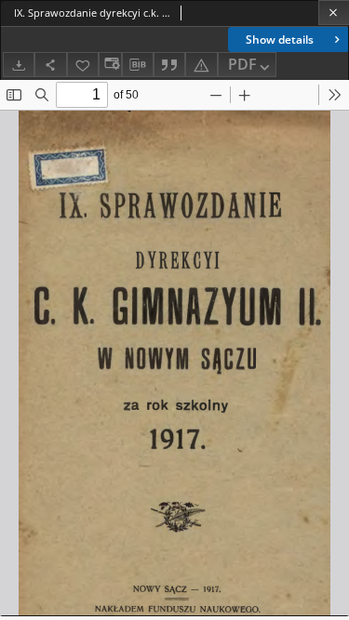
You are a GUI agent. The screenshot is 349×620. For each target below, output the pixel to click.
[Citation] (169, 64)
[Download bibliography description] (138, 65)
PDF (242, 64)
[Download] (18, 64)
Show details (280, 39)
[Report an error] (201, 64)
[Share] (50, 64)
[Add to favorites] (83, 64)
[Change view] (110, 64)
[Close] (333, 12)
